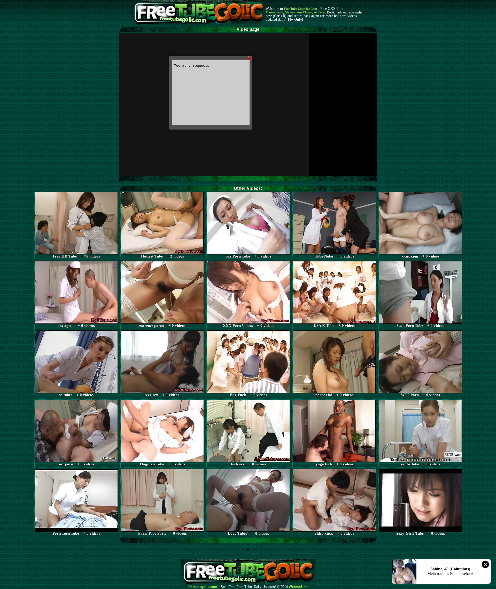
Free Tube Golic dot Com (300, 9)
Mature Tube (274, 12)
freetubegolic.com (202, 587)
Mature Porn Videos (298, 12)
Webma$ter (298, 587)
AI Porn (319, 12)
